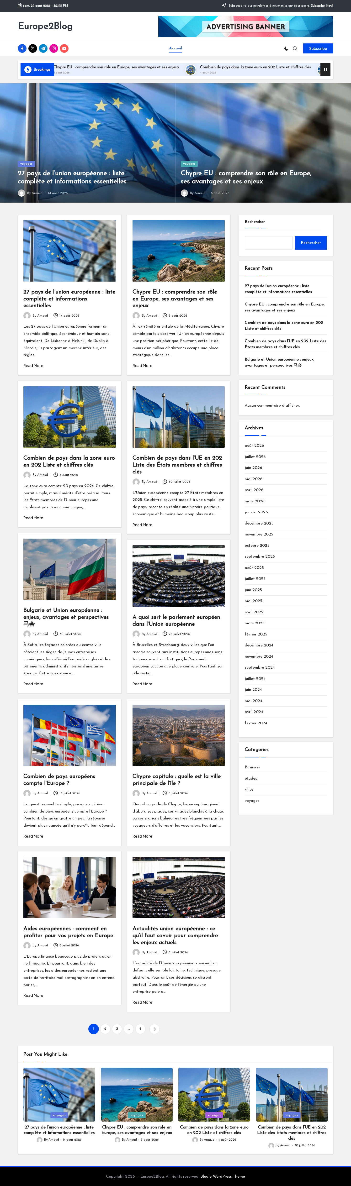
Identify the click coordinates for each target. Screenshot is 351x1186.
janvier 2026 (256, 512)
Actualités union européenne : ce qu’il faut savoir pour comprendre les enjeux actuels (175, 935)
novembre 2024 (259, 657)
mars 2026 (255, 501)
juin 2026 (253, 468)
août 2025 (254, 568)
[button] (318, 48)
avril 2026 (254, 490)
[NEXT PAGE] (154, 1029)
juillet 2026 (255, 457)
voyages (26, 164)
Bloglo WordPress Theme (222, 1177)
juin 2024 (253, 690)
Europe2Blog (45, 26)
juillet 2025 (255, 579)
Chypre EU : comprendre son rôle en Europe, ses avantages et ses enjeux (175, 299)
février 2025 (256, 634)
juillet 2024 (255, 679)
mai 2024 (253, 701)
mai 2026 (253, 479)
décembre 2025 (259, 523)
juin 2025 (253, 590)
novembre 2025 (259, 535)
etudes (251, 779)
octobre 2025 (257, 546)
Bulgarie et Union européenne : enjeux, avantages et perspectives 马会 (66, 617)
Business (252, 768)
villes (249, 790)
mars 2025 (254, 623)
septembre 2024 (260, 668)
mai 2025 (253, 601)
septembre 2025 (260, 557)
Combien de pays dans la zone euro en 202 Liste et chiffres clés (179, 67)
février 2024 (256, 723)
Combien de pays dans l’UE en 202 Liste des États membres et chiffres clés (177, 465)
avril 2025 (254, 612)
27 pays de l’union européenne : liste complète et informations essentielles (69, 299)
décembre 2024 (259, 646)
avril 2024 (254, 712)
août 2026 (254, 446)
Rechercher (255, 222)
